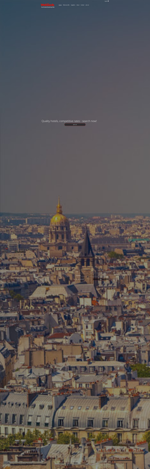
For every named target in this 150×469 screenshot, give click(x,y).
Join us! (87, 5)
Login (101, 279)
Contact (82, 5)
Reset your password (80, 279)
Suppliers (73, 5)
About (78, 5)
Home (60, 5)
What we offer (66, 5)
